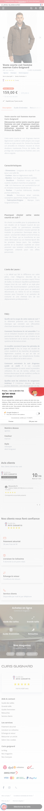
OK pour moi (33, 421)
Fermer (11, 421)
